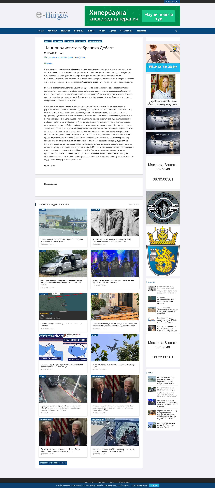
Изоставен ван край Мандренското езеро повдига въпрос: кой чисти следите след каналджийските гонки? (61, 282)
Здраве (113, 31)
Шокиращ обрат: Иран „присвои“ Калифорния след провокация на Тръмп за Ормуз (62, 366)
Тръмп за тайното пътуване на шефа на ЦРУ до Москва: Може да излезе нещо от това (60, 450)
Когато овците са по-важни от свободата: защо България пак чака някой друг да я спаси (112, 240)
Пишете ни (89, 482)
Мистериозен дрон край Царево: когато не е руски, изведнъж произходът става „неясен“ (114, 450)
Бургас (41, 31)
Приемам (154, 485)
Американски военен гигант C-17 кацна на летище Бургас (113, 366)
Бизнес (91, 31)
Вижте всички (134, 204)
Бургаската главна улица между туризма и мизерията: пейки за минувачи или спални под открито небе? (115, 324)
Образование (126, 31)
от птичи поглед (172, 2)
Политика (78, 31)
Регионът (52, 31)
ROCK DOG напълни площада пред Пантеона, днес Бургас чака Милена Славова (114, 281)
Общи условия (124, 482)
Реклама (101, 482)
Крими (102, 31)
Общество (141, 31)
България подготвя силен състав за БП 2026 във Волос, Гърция (167, 320)
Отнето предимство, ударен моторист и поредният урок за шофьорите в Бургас (62, 240)
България (65, 31)
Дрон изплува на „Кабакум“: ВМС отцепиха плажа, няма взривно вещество (167, 310)
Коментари (81, 41)
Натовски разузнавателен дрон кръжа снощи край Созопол (62, 324)
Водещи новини (95, 41)
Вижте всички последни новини (53, 463)
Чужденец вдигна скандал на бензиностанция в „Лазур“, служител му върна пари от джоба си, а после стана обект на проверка (60, 408)
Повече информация (139, 485)
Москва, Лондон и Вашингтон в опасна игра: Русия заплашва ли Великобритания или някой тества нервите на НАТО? (114, 408)
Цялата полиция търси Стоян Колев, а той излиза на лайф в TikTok (167, 328)
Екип (112, 482)
